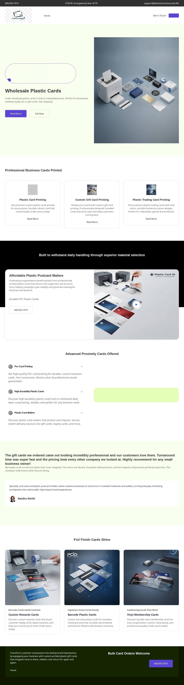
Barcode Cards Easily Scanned (24, 609)
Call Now (39, 113)
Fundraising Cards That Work (142, 609)
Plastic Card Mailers (25, 413)
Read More (15, 113)
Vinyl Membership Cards (143, 614)
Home (47, 15)
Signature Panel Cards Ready (83, 609)
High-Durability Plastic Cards (29, 391)
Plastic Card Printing (32, 199)
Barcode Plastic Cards (82, 614)
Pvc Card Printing (24, 366)
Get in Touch (159, 15)
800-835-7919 (12, 3)
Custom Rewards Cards (23, 614)
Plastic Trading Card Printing (151, 199)
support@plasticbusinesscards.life (161, 3)
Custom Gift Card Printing (92, 199)
